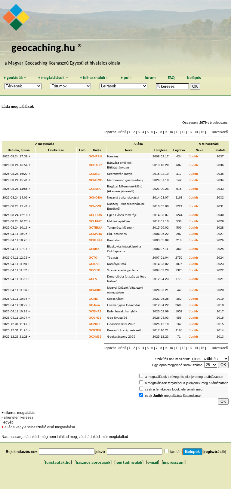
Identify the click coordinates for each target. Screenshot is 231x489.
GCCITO (94, 270)
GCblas (94, 249)
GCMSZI (94, 173)
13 (189, 132)
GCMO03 (95, 290)
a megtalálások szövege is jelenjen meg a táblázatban (184, 376)
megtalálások (53, 78)
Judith (193, 156)
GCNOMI (95, 206)
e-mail (152, 463)
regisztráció (214, 452)
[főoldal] (17, 19)
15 (202, 132)
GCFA (93, 279)
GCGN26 (95, 317)
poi (126, 78)
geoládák (15, 78)
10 (171, 132)
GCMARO (95, 233)
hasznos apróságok (93, 463)
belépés (194, 78)
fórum (150, 78)
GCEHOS (95, 215)
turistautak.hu (58, 463)
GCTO (93, 257)
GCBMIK (95, 188)
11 (177, 132)
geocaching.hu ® (47, 48)
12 (183, 132)
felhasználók (94, 78)
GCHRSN (95, 156)
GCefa (93, 298)
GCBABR (95, 165)
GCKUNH (95, 240)
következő (220, 132)
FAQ (171, 78)
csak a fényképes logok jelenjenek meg (173, 389)
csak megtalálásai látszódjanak (173, 395)
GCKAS (94, 264)
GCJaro (94, 305)
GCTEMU (95, 227)
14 (196, 132)
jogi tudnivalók (129, 463)
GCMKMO (96, 180)
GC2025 (94, 324)
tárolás (175, 452)
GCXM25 (95, 336)
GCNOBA (95, 197)
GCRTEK (95, 330)
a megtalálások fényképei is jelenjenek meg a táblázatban (186, 383)
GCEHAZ (95, 311)
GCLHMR (95, 221)
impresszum (173, 463)
